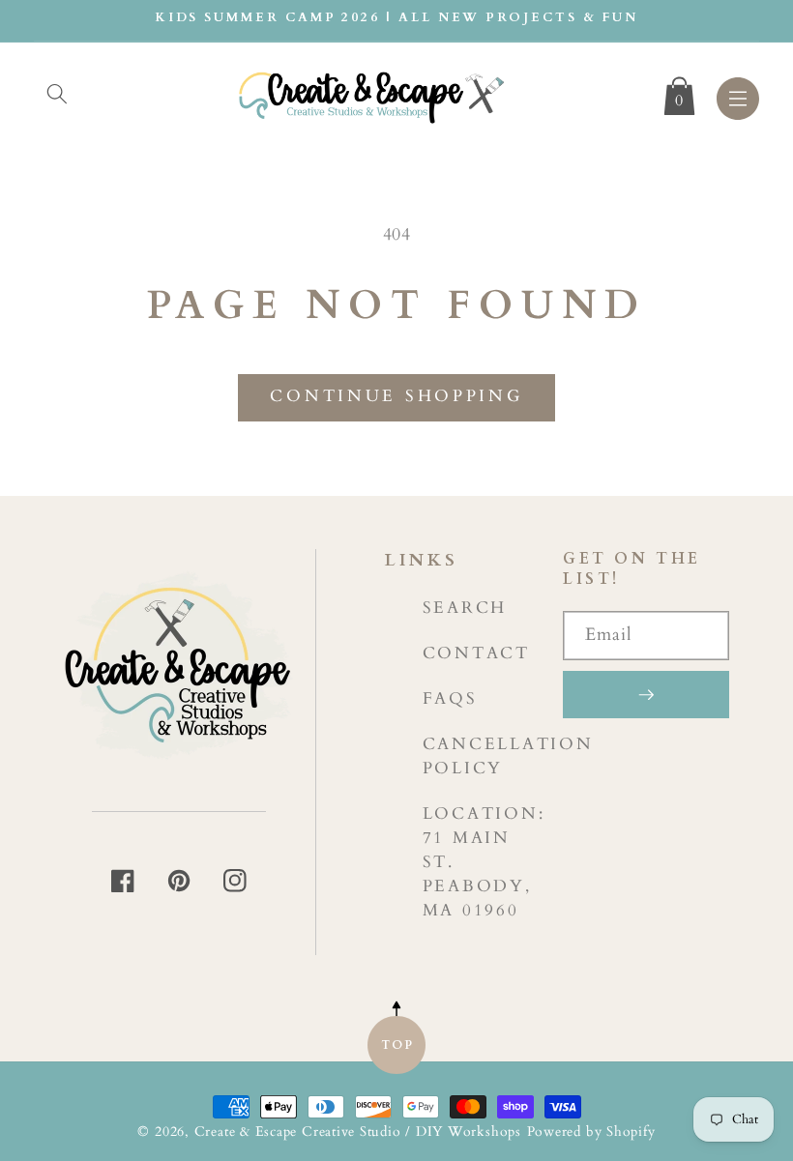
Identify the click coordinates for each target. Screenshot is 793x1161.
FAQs (450, 698)
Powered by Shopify (591, 1131)
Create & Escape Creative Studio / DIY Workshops (357, 1131)
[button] (57, 94)
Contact (476, 653)
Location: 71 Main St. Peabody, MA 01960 (484, 861)
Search (465, 607)
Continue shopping (396, 396)
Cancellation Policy (508, 756)
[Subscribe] (646, 694)
